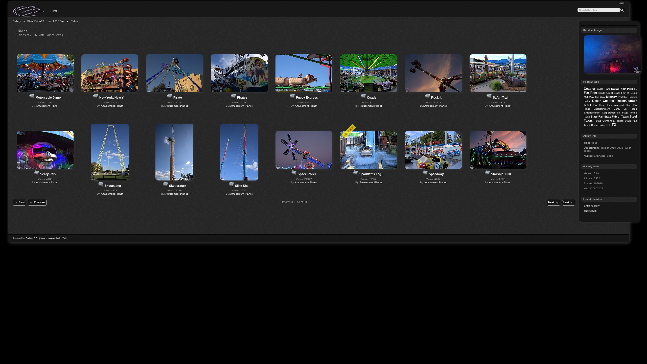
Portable (623, 97)
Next (551, 202)
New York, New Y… (113, 97)
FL (635, 89)
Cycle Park (603, 88)
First (22, 202)
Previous (39, 202)
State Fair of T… (37, 21)
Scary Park (48, 174)
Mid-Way (600, 97)
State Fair (597, 116)
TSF (608, 125)
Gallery (17, 21)
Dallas (615, 88)
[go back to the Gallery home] (29, 11)
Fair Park (627, 88)
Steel (633, 116)
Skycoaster (113, 186)
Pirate (177, 97)
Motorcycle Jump (48, 97)
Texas (588, 120)
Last (566, 202)
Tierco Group (590, 125)
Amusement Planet (47, 105)
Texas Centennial (604, 120)
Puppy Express (307, 97)
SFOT (587, 104)
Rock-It (436, 97)
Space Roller (307, 174)
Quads (371, 97)
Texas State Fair (627, 120)
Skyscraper (177, 186)
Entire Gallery (591, 205)
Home (54, 10)
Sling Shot (242, 186)
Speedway (436, 174)
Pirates (242, 97)
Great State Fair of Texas (621, 93)
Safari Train (501, 97)
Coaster (589, 88)
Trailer (601, 125)
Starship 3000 (501, 174)
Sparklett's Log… (371, 174)
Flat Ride (590, 93)
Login (621, 3)
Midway (611, 97)
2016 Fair (58, 21)
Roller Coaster (603, 101)
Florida (601, 93)
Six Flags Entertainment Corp (612, 105)
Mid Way (589, 97)
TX (614, 125)
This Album (590, 210)
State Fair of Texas (616, 116)
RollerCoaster (627, 101)
